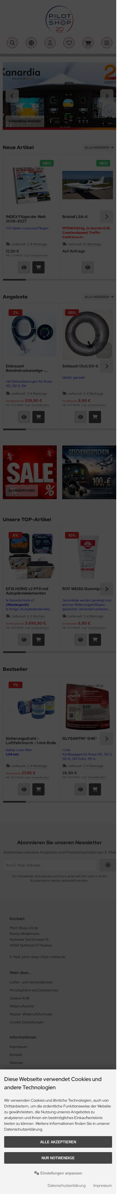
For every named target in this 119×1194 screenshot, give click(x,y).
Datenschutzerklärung (67, 1185)
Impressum (102, 1185)
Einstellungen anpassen (60, 1173)
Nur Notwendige (58, 1158)
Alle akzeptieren (58, 1142)
